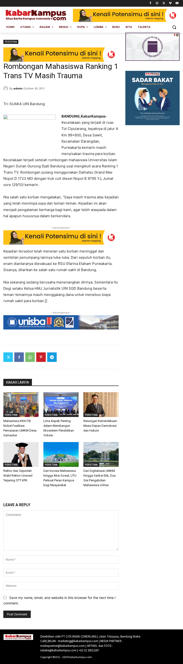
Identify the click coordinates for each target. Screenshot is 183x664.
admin (18, 88)
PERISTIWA (11, 41)
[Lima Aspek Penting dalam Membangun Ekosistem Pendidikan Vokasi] (61, 404)
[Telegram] (52, 357)
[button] (174, 27)
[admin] (6, 88)
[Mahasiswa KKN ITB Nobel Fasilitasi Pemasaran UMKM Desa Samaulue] (21, 404)
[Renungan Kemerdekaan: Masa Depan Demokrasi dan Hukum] (101, 404)
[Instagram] (157, 3)
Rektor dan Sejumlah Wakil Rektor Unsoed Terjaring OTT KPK (17, 475)
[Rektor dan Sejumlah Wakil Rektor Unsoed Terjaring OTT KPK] (21, 454)
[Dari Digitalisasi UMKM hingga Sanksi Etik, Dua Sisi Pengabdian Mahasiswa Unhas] (101, 454)
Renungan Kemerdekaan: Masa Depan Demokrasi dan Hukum (100, 425)
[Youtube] (177, 3)
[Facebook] (150, 3)
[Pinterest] (41, 357)
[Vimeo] (170, 3)
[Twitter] (164, 3)
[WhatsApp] (30, 357)
